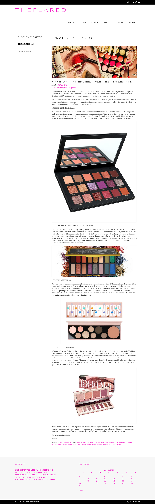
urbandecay (106, 444)
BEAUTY (82, 23)
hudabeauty (109, 442)
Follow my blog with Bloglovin (64, 88)
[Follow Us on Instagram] (136, 2)
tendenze (93, 444)
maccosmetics (123, 442)
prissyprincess (77, 444)
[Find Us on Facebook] (130, 2)
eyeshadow (101, 442)
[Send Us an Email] (128, 2)
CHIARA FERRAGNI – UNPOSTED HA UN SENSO (35, 480)
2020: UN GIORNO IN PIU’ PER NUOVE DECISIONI (35, 475)
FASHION (94, 23)
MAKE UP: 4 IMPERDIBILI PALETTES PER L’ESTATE (92, 81)
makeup (130, 442)
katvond (115, 442)
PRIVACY (133, 23)
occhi (59, 444)
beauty (85, 442)
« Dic (81, 490)
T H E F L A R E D (40, 10)
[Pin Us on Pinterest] (139, 2)
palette (70, 444)
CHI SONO (71, 23)
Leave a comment (117, 444)
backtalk (79, 442)
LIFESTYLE (107, 23)
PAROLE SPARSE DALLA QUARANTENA (31, 472)
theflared (99, 444)
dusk (96, 442)
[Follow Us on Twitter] (133, 2)
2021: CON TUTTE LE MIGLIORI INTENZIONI (34, 470)
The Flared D (66, 442)
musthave (54, 444)
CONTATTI (120, 23)
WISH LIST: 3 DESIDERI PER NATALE (30, 477)
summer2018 (86, 444)
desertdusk (91, 442)
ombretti (64, 444)
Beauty (60, 442)
